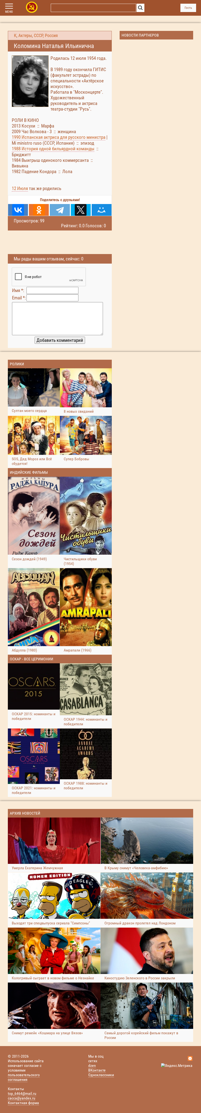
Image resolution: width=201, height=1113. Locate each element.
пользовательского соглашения (24, 1077)
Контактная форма (23, 1102)
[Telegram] (60, 210)
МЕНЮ (9, 11)
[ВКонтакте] (18, 210)
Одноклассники (101, 1075)
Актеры (25, 35)
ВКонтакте (97, 1070)
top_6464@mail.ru (22, 1093)
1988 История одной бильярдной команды (53, 149)
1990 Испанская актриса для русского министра (58, 137)
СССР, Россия (46, 35)
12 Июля (20, 188)
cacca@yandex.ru (21, 1098)
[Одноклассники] (39, 210)
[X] (81, 210)
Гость (188, 8)
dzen (92, 1065)
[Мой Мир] (102, 210)
